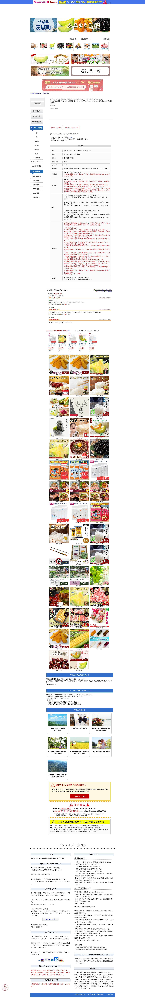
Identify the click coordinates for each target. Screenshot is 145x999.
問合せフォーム (50, 919)
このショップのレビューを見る (104, 291)
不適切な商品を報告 (73, 134)
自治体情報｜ (92, 994)
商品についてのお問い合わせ (58, 134)
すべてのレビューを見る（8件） (104, 290)
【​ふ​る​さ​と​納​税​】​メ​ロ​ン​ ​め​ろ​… (62, 345)
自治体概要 (84, 39)
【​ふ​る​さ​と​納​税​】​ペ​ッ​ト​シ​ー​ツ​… (51, 345)
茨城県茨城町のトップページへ (39, 93)
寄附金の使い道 (36, 121)
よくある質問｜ (109, 994)
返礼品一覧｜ (101, 994)
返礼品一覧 (73, 39)
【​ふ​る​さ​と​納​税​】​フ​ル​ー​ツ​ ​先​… (82, 345)
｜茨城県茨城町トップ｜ (80, 994)
